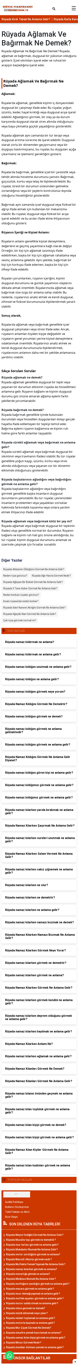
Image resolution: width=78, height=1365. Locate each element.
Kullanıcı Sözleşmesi (17, 1206)
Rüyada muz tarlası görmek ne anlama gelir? (32, 1244)
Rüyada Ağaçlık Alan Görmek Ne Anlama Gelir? (29, 614)
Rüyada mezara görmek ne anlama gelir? (30, 1288)
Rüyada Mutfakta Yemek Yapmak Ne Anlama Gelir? (35, 1264)
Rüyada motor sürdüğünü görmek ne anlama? (33, 1254)
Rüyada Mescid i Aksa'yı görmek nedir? (29, 1259)
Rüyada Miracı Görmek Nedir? (23, 1342)
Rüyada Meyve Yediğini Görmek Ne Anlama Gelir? (34, 1234)
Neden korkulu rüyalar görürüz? (21, 594)
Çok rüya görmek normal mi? (19, 620)
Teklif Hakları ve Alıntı (17, 1211)
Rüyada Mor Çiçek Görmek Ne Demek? (28, 1327)
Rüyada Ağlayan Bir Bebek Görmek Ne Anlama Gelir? (33, 582)
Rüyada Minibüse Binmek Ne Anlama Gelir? (31, 1278)
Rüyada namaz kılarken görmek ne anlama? (31, 1269)
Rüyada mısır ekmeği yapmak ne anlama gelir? (33, 1293)
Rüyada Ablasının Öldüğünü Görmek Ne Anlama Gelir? (33, 569)
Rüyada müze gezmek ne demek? (25, 1308)
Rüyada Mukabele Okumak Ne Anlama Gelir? (32, 1249)
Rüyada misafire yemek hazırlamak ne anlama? (33, 1332)
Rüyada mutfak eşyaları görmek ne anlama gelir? (35, 1298)
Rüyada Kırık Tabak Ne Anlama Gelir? (26, 19)
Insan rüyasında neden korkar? (20, 601)
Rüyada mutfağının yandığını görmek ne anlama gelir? (37, 1283)
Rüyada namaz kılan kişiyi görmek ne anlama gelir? (35, 1337)
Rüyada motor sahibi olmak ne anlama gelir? (32, 1303)
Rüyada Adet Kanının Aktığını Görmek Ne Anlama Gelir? (34, 607)
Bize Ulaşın (11, 1216)
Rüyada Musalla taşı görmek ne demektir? (31, 1239)
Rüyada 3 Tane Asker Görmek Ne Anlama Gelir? (30, 588)
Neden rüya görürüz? (15, 575)
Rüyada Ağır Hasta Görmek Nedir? (51, 575)
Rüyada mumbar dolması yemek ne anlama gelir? (35, 1347)
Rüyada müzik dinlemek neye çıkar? (27, 1313)
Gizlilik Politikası (14, 1202)
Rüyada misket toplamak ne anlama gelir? (30, 1318)
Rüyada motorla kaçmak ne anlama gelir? (30, 1322)
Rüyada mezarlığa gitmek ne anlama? (28, 1273)
